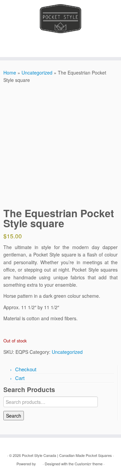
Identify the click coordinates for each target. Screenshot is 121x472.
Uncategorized (37, 72)
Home (9, 72)
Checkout (25, 369)
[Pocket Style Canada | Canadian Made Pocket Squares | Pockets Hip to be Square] (60, 18)
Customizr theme (89, 463)
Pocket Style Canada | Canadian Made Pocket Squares (67, 455)
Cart (20, 377)
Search (13, 415)
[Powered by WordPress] (39, 462)
